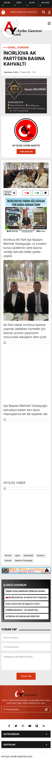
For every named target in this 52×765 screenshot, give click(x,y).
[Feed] (43, 726)
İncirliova (40, 555)
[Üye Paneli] (48, 12)
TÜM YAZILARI (26, 151)
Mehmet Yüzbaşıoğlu (23, 560)
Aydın (17, 555)
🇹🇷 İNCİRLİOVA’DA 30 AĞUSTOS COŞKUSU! (26, 597)
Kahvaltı (8, 560)
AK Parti (8, 555)
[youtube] (29, 726)
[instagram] (22, 726)
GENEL (12, 47)
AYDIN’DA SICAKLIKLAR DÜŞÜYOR (22, 616)
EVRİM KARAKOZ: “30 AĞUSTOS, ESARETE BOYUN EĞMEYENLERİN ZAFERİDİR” (22, 610)
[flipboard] (36, 726)
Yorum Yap (26, 676)
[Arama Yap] (42, 12)
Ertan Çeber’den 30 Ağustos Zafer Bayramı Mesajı (23, 604)
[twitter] (15, 726)
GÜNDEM (23, 47)
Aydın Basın (28, 555)
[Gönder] (47, 709)
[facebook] (9, 726)
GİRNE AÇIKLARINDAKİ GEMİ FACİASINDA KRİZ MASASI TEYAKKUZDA (26, 591)
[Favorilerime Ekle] (45, 193)
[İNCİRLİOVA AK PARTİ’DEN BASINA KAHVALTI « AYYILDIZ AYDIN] (21, 28)
